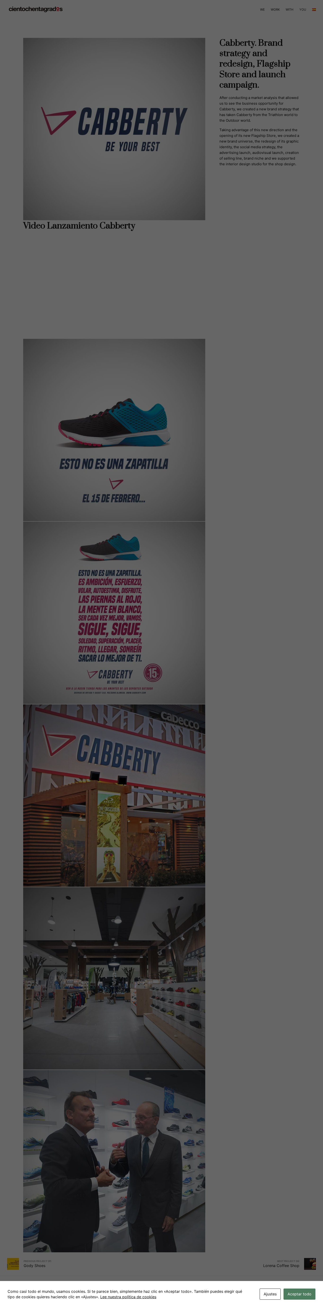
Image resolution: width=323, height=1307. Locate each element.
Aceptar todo (299, 1294)
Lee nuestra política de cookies (128, 1296)
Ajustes (270, 1294)
